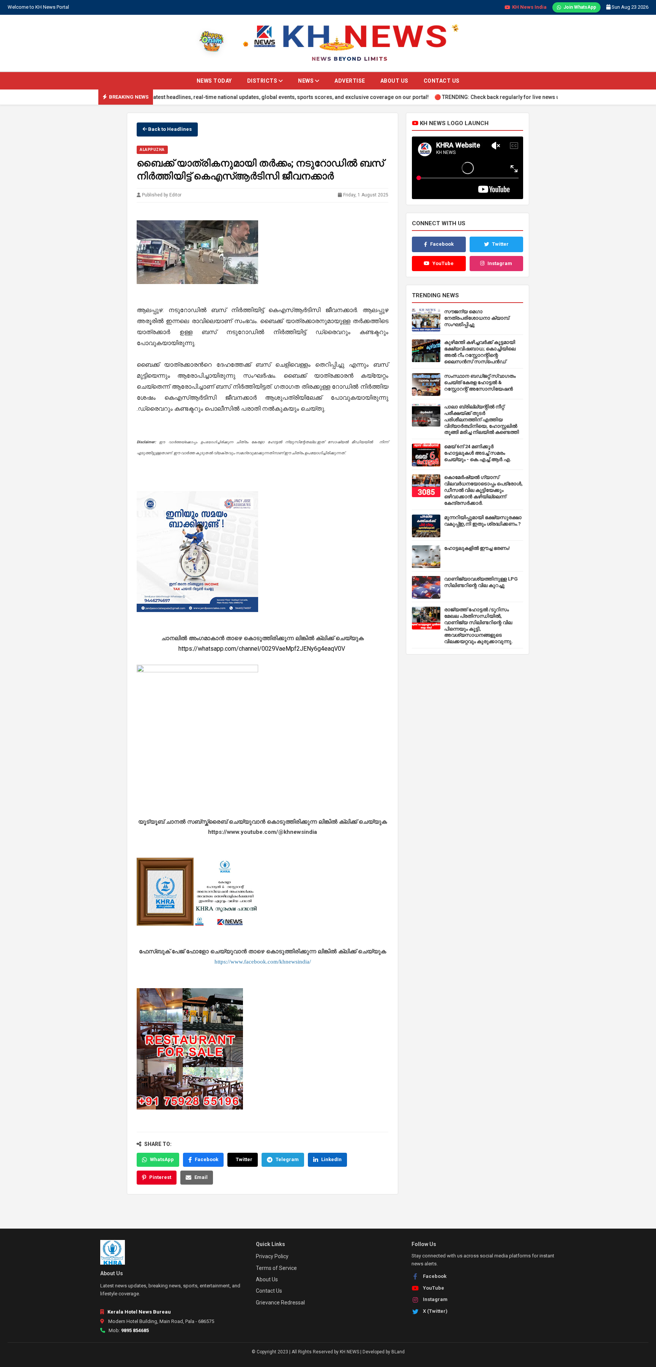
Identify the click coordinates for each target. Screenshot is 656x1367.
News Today (214, 81)
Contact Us (442, 81)
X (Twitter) (435, 1311)
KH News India (529, 7)
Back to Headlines (169, 129)
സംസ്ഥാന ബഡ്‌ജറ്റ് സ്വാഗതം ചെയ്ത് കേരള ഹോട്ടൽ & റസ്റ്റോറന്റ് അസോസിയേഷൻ (480, 382)
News (306, 81)
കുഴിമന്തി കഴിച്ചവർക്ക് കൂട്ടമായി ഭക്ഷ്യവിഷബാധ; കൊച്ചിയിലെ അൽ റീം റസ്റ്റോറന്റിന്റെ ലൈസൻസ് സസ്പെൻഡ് (480, 351)
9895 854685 (135, 1330)
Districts (263, 81)
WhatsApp (162, 1159)
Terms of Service (276, 1268)
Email (201, 1177)
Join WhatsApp (579, 7)
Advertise (349, 81)
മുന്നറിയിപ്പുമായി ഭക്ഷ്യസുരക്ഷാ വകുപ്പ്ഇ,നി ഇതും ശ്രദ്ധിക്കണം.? (483, 521)
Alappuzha (152, 150)
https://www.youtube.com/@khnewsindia (262, 831)
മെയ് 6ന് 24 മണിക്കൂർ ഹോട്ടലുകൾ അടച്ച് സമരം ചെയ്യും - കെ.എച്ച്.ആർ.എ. (477, 453)
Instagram (499, 263)
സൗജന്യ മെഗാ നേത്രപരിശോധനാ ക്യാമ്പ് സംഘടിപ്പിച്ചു (476, 318)
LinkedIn (331, 1159)
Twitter (244, 1159)
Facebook (206, 1159)
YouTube (443, 263)
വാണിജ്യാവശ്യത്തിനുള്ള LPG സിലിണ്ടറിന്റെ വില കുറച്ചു (481, 582)
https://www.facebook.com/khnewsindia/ (262, 962)
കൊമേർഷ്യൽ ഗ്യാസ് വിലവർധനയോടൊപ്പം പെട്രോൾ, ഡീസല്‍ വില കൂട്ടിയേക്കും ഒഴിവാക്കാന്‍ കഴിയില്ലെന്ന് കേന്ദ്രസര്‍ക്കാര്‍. (483, 490)
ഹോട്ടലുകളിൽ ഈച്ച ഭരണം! (477, 548)
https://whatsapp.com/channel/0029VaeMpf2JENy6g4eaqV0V (262, 648)
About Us (394, 81)
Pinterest (160, 1177)
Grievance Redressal (280, 1303)
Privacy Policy (272, 1256)
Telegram (287, 1159)
